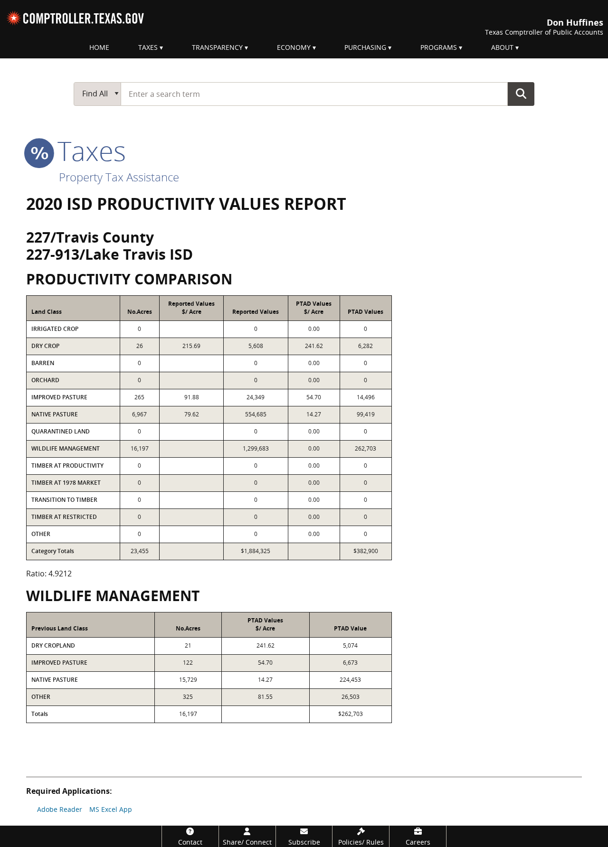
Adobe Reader (59, 809)
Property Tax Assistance (119, 177)
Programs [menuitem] (438, 47)
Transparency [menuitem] (217, 47)
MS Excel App (110, 809)
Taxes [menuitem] (148, 47)
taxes (88, 150)
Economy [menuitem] (294, 47)
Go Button (521, 93)
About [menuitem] (502, 47)
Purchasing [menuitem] (365, 47)
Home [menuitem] (99, 47)
